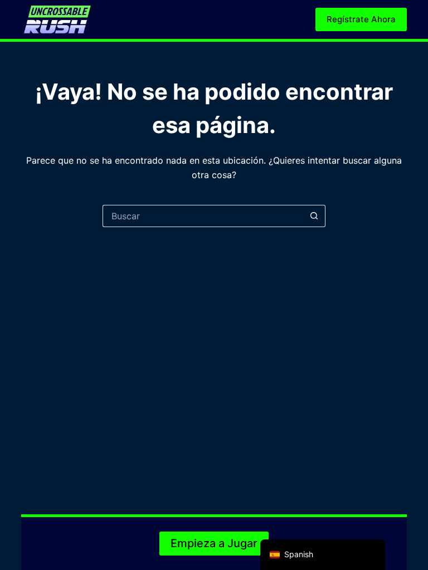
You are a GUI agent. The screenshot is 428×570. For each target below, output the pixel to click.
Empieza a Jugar (214, 543)
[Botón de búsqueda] (314, 216)
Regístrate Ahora (361, 19)
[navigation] (322, 554)
